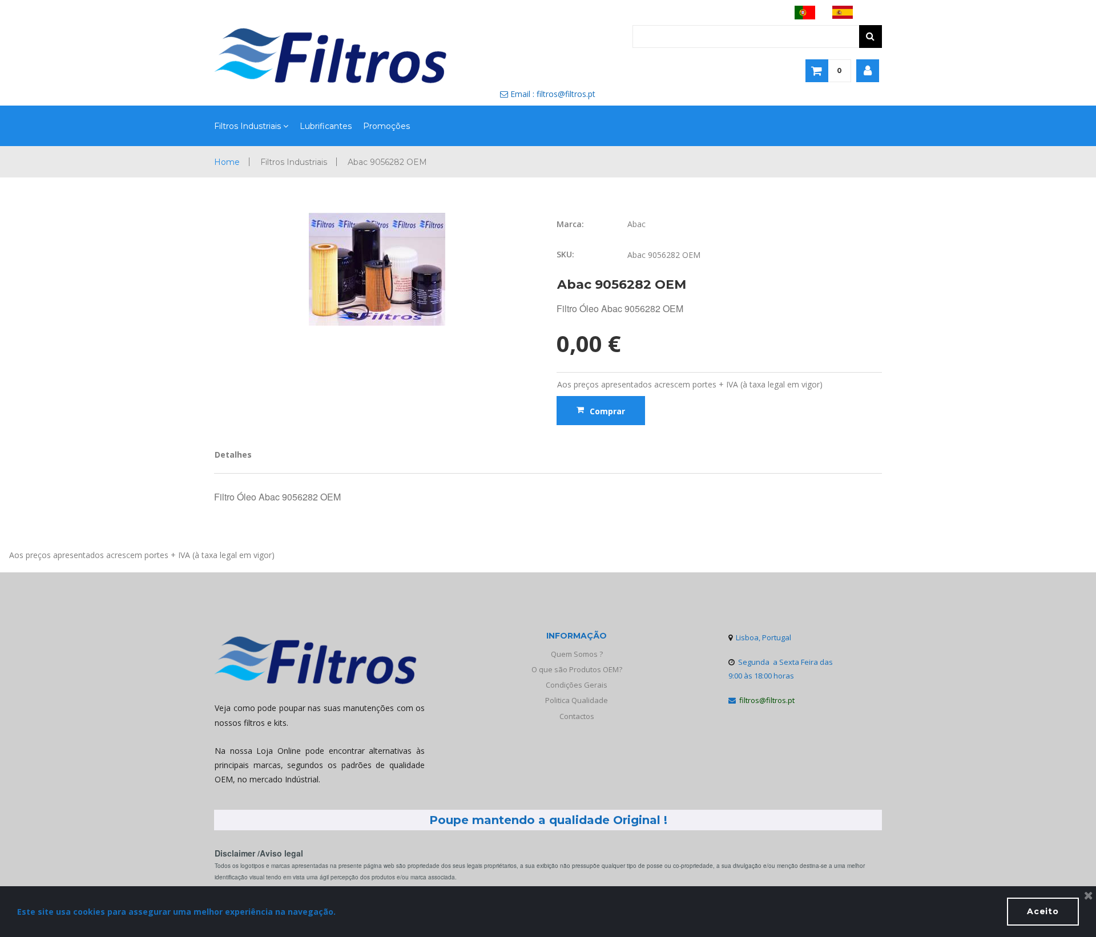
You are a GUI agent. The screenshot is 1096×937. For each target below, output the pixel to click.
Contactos (576, 716)
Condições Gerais (576, 685)
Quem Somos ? (577, 654)
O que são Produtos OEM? (576, 669)
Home (227, 162)
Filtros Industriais (247, 126)
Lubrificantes (326, 126)
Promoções (386, 126)
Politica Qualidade (576, 700)
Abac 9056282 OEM (387, 162)
